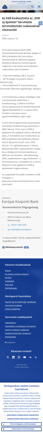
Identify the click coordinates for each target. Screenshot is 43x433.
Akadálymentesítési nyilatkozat (18, 333)
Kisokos (8, 278)
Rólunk (8, 271)
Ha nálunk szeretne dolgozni (17, 274)
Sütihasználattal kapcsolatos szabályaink (22, 419)
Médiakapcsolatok (14, 247)
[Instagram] (19, 357)
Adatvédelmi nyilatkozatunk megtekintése (23, 415)
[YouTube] (24, 357)
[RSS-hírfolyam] (35, 357)
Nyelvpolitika (10, 337)
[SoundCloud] (30, 357)
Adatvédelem (10, 323)
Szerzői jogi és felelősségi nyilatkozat (20, 302)
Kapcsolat (9, 285)
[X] (7, 357)
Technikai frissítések (13, 306)
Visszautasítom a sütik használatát (23, 429)
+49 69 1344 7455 (18, 225)
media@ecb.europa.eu (21, 230)
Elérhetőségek (11, 288)
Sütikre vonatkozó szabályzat (17, 330)
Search (32, 6)
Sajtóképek (9, 281)
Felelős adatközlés (12, 309)
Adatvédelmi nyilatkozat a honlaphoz (20, 326)
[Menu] (39, 7)
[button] (38, 2)
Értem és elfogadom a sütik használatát (23, 424)
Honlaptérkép (11, 342)
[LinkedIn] (13, 357)
